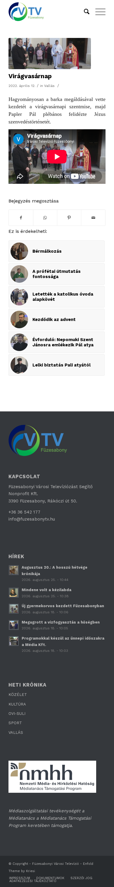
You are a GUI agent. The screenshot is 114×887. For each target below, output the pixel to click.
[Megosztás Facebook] (21, 218)
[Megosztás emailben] (93, 218)
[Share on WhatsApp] (45, 218)
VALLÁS (15, 732)
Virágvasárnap (30, 76)
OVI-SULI (16, 713)
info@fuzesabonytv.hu (31, 519)
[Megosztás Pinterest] (69, 218)
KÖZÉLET (17, 694)
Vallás (49, 86)
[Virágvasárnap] (49, 53)
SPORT (15, 723)
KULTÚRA (17, 704)
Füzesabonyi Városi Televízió (55, 864)
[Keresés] (83, 11)
